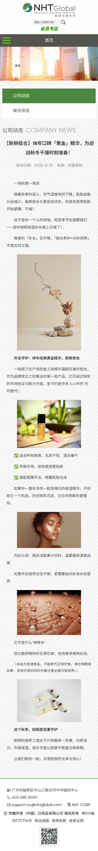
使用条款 (59, 820)
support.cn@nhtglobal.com (36, 804)
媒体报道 (21, 111)
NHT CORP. (81, 804)
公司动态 (21, 96)
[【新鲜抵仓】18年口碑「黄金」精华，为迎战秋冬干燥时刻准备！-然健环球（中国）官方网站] (49, 10)
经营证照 (76, 820)
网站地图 (41, 820)
